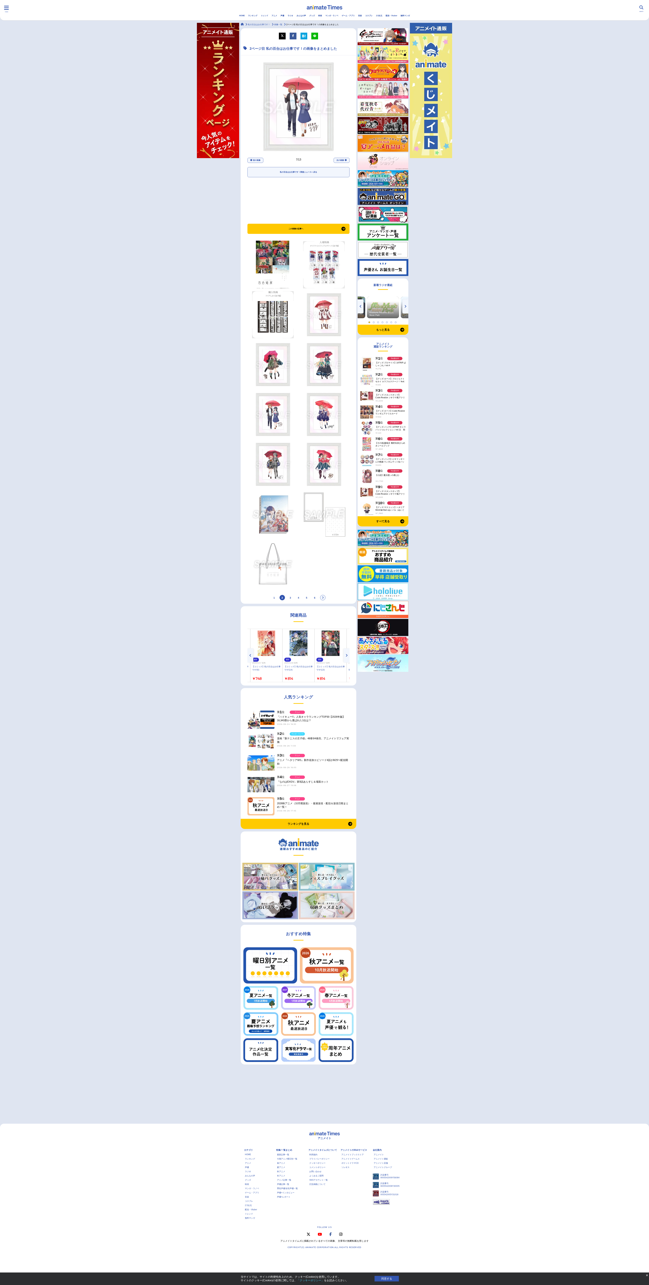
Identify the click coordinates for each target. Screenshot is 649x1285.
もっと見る (383, 329)
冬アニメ (281, 1176)
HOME (242, 16)
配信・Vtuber (391, 16)
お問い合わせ (315, 1171)
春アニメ (281, 1163)
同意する (386, 1278)
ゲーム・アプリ (348, 16)
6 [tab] (391, 321)
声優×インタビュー (285, 1192)
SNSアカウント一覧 (318, 1180)
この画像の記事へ (296, 229)
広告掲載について (317, 1184)
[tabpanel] (383, 307)
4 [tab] (383, 321)
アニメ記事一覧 (284, 1180)
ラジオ (290, 16)
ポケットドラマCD (350, 1163)
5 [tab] (387, 321)
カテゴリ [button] (248, 1150)
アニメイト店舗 (381, 1163)
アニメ (274, 16)
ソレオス (345, 1167)
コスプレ (369, 16)
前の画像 (256, 160)
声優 (282, 16)
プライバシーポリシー (319, 1159)
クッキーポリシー (317, 1163)
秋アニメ (281, 1171)
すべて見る (383, 521)
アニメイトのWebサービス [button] (354, 1150)
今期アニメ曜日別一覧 (287, 1159)
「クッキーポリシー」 (310, 1280)
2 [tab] (374, 321)
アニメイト (379, 1154)
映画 (320, 16)
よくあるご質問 (316, 1176)
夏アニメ (281, 1167)
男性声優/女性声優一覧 (287, 1188)
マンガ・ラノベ (331, 16)
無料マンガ (405, 16)
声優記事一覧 (283, 1184)
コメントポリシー (317, 1167)
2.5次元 (379, 16)
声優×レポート (283, 1197)
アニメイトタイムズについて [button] (322, 1150)
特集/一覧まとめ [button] (284, 1150)
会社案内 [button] (377, 1150)
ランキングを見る (298, 823)
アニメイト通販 (381, 1159)
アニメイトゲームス (350, 1159)
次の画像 (340, 160)
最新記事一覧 (283, 1154)
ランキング (252, 16)
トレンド (264, 16)
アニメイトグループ (383, 1167)
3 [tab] (378, 321)
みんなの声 (301, 16)
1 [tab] (369, 321)
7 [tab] (396, 321)
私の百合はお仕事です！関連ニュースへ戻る (298, 172)
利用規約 (313, 1154)
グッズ (312, 16)
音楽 (360, 16)
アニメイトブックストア (352, 1154)
